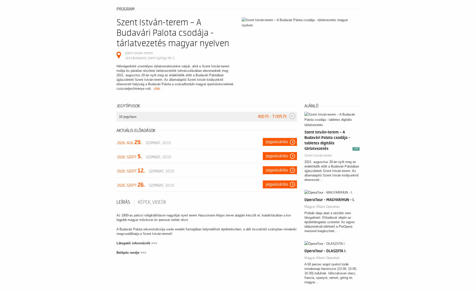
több (157, 88)
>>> (154, 243)
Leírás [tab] (123, 202)
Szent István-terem (318, 155)
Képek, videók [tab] (152, 202)
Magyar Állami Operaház (322, 207)
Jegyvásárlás (277, 142)
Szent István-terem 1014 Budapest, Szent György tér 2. (150, 55)
